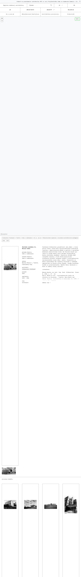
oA (10, 10)
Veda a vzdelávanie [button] (27, 237)
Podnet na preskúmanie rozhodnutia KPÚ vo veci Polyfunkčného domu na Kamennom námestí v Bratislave (43, 1)
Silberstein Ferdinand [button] (8, 237)
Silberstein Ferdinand (28, 269)
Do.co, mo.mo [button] (37, 237)
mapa (77, 19)
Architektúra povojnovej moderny (51, 14)
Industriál (71, 14)
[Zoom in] (2, 18)
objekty (49, 10)
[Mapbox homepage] (3, 234)
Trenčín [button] (18, 237)
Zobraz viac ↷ (46, 282)
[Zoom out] (2, 21)
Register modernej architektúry (13, 5)
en (74, 5)
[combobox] (39, 5)
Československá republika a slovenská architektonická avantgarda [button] (60, 237)
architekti (30, 10)
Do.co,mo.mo (10, 14)
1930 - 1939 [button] (6, 240)
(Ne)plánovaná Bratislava (30, 14)
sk (59, 5)
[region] (40, 126)
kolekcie (71, 10)
